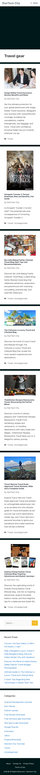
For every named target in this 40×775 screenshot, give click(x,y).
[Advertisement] (20, 28)
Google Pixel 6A (11, 727)
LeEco (7, 735)
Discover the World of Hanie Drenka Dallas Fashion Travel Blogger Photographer (20, 664)
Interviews (9, 731)
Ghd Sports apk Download (16, 723)
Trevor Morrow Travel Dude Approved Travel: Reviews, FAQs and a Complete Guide (18, 486)
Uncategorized (20, 223)
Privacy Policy (28, 764)
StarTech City (11, 3)
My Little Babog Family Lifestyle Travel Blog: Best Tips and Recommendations (18, 262)
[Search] (35, 623)
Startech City (31, 772)
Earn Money (9, 706)
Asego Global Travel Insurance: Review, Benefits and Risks (18, 94)
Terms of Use (20, 767)
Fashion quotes (11, 710)
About (8, 764)
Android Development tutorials (18, 702)
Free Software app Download (17, 719)
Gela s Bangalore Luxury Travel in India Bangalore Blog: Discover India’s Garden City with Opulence (19, 654)
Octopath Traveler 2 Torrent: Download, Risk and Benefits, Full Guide (19, 196)
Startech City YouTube (14, 744)
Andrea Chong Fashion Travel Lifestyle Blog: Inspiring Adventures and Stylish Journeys (19, 574)
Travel (10, 139)
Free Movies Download (14, 715)
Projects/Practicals (12, 739)
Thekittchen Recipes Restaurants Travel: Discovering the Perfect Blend (19, 402)
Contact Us (17, 764)
